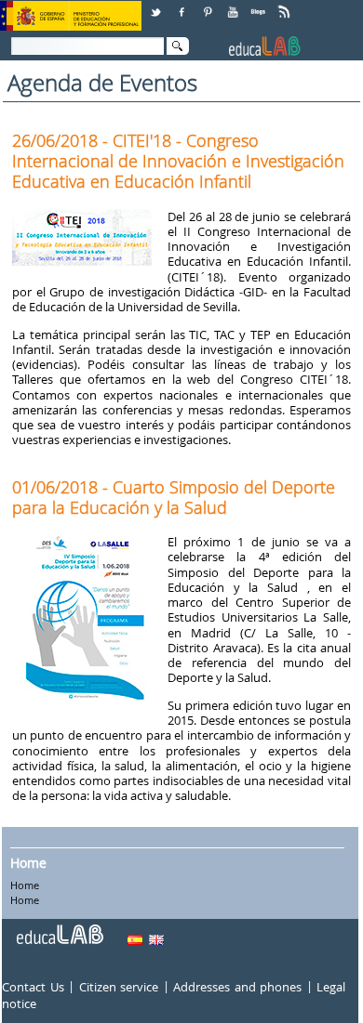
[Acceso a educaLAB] (58, 927)
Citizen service (119, 986)
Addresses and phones (237, 986)
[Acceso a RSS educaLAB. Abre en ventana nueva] (286, 5)
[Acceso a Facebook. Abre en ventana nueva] (183, 5)
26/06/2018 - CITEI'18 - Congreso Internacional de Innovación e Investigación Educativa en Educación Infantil (178, 160)
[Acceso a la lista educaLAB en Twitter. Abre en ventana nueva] (157, 5)
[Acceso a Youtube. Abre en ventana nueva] (234, 5)
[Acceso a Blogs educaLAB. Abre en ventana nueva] (260, 5)
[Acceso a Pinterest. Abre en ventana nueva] (208, 5)
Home (28, 863)
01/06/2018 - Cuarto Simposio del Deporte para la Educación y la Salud (173, 497)
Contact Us (33, 986)
